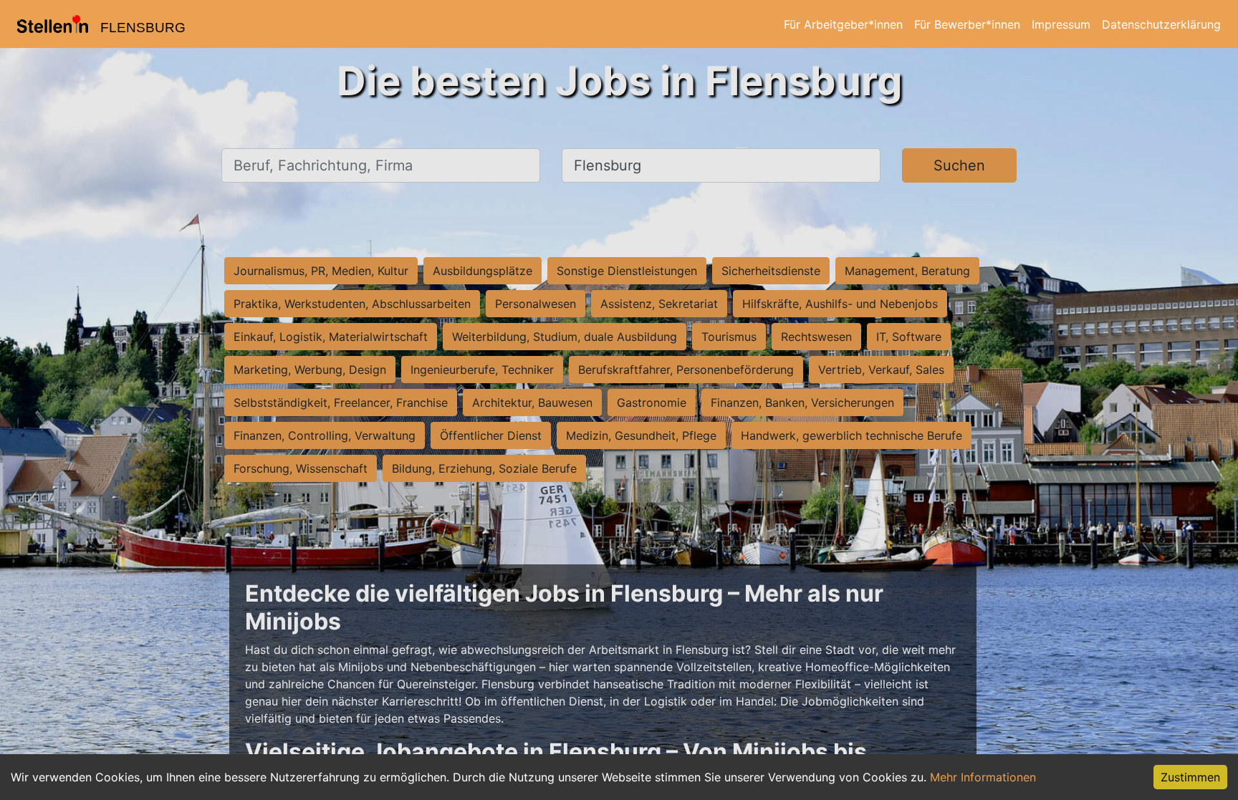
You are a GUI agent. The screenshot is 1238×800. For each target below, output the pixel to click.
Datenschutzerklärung (1161, 24)
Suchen (959, 165)
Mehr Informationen (983, 777)
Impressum (1061, 24)
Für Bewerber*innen (967, 24)
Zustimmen (1190, 777)
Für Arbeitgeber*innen (843, 24)
